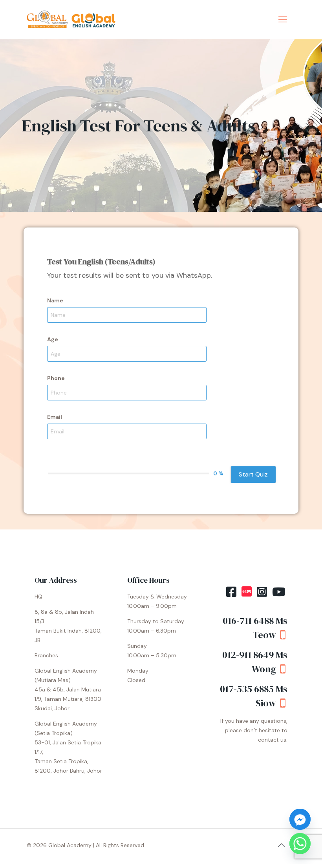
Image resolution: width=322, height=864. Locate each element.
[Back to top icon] (281, 845)
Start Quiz (253, 474)
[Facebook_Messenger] (300, 819)
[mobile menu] (282, 19)
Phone (56, 378)
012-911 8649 (249, 654)
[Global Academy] (72, 19)
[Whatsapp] (300, 843)
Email (54, 416)
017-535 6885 (248, 688)
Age (52, 339)
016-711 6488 (248, 620)
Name (55, 300)
